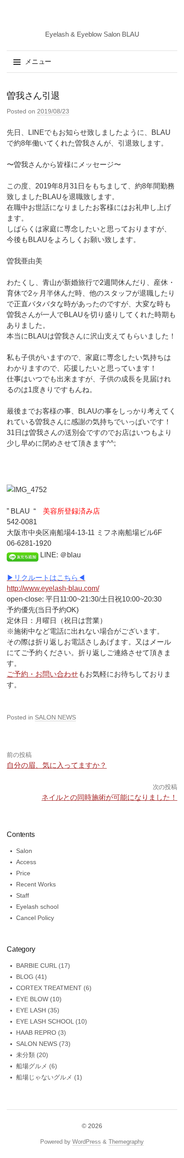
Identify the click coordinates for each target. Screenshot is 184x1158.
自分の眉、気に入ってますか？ (57, 765)
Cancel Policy (35, 917)
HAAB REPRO (36, 1032)
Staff (22, 895)
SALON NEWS (55, 717)
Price (23, 873)
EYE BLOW (32, 999)
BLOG (24, 976)
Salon (24, 850)
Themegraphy (126, 1141)
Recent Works (36, 884)
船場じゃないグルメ (44, 1077)
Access (26, 861)
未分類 (25, 1054)
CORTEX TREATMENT (49, 987)
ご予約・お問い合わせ (42, 674)
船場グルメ (31, 1066)
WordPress (86, 1141)
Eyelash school (37, 906)
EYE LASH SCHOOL (45, 1021)
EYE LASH (31, 1010)
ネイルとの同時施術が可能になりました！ (109, 797)
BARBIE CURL (36, 965)
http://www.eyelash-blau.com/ (53, 588)
